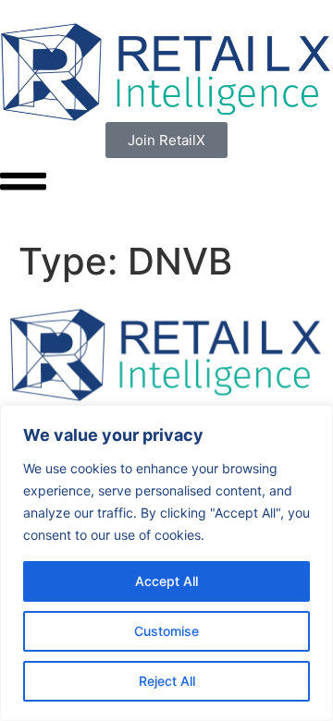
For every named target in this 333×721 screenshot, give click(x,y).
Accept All (166, 581)
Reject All (167, 681)
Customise (166, 631)
